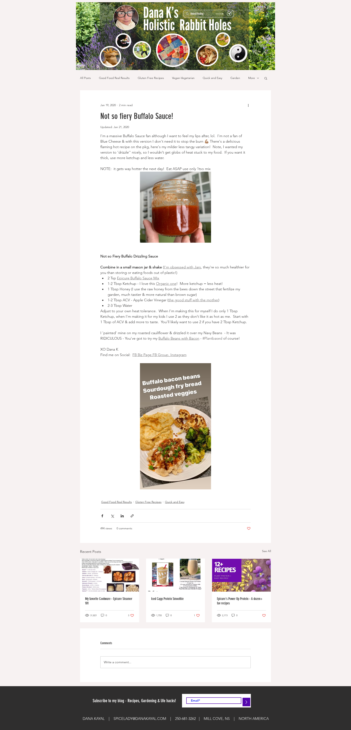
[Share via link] (132, 516)
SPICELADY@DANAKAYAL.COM (140, 718)
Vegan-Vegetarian (183, 78)
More (251, 78)
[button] (266, 78)
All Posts (85, 78)
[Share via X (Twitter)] (112, 516)
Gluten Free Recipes (151, 78)
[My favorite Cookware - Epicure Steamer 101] (109, 575)
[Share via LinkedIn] (122, 516)
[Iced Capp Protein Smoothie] (175, 575)
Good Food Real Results (114, 78)
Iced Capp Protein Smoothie (167, 598)
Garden (235, 78)
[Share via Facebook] (102, 516)
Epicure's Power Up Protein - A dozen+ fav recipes (240, 600)
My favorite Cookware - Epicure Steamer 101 (108, 600)
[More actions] (248, 105)
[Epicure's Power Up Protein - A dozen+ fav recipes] (241, 575)
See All (266, 551)
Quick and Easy (212, 78)
